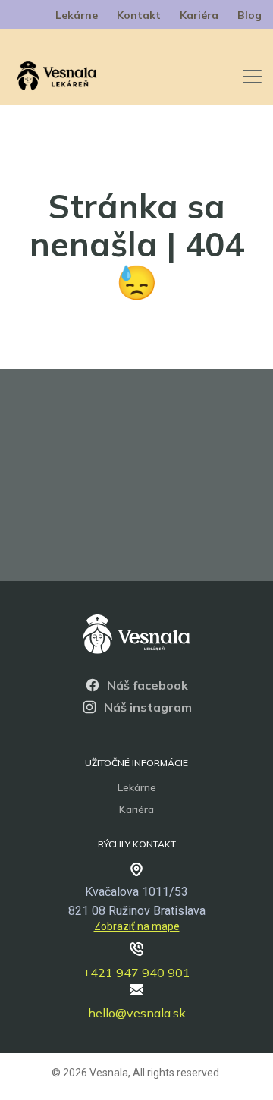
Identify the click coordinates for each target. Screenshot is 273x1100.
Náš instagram (148, 707)
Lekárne (76, 15)
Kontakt (139, 15)
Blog (249, 15)
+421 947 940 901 (136, 972)
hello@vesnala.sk (137, 1012)
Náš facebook (147, 685)
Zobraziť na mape (137, 926)
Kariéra (199, 15)
